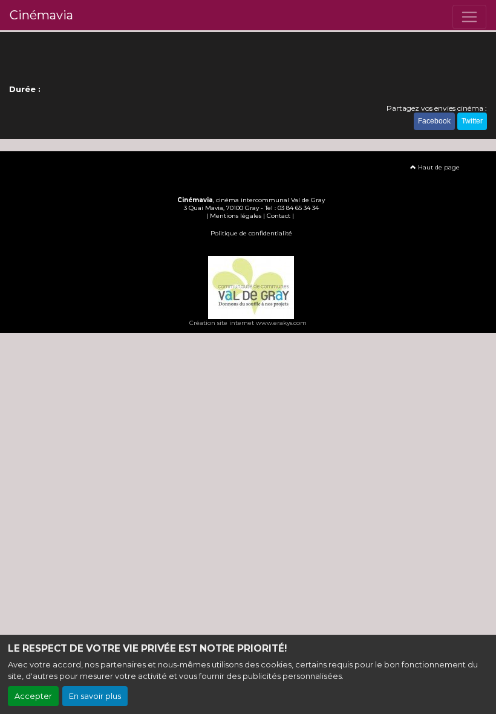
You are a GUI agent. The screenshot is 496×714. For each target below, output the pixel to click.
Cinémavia (41, 15)
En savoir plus (95, 696)
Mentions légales (235, 216)
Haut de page (438, 167)
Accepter (33, 696)
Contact (278, 216)
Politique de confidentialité (251, 233)
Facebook (434, 121)
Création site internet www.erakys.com (248, 323)
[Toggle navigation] (469, 17)
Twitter (472, 121)
